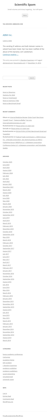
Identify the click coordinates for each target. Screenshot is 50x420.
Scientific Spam (25, 4)
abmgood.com (8, 63)
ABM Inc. (7, 35)
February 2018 (8, 243)
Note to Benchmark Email (11, 103)
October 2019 (7, 212)
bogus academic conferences (13, 354)
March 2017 (7, 265)
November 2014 (8, 332)
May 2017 (6, 260)
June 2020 (6, 198)
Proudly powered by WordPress (13, 416)
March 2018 (7, 240)
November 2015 (8, 304)
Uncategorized (8, 377)
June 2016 (6, 287)
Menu (25, 15)
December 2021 (8, 187)
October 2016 (7, 276)
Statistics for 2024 (9, 95)
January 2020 (7, 207)
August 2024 (7, 170)
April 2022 (6, 181)
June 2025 (6, 165)
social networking (9, 374)
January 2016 (7, 299)
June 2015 (6, 315)
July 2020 (6, 195)
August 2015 (7, 310)
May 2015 (6, 318)
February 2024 (8, 173)
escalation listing (8, 360)
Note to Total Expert (10, 98)
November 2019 (8, 209)
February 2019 (8, 226)
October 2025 (7, 162)
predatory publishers (10, 371)
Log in (5, 393)
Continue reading (10, 54)
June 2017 (6, 257)
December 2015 (8, 301)
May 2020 (6, 201)
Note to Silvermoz (9, 92)
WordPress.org (8, 402)
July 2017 (6, 254)
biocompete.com (19, 63)
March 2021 (7, 190)
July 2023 (6, 176)
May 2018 (6, 237)
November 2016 (8, 273)
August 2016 (7, 282)
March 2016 (7, 293)
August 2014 (7, 338)
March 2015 (7, 321)
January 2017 (7, 271)
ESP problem (7, 363)
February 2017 (8, 268)
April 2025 (6, 167)
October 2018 (7, 232)
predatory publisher (10, 368)
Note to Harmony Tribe (11, 101)
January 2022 (7, 184)
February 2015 (8, 324)
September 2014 (8, 335)
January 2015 (7, 326)
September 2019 (8, 215)
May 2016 (6, 290)
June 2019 (6, 218)
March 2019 (7, 223)
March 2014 (7, 340)
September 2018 (8, 234)
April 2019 (6, 220)
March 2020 (7, 204)
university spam (8, 379)
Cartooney (6, 357)
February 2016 (8, 296)
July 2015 (6, 312)
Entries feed (7, 396)
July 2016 (6, 285)
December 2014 (8, 329)
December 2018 (8, 229)
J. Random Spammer (27, 60)
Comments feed (8, 399)
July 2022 (6, 179)
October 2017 (7, 246)
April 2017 (6, 262)
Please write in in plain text (25, 126)
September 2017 (8, 248)
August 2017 (7, 251)
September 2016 (8, 279)
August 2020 (7, 193)
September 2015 (8, 307)
